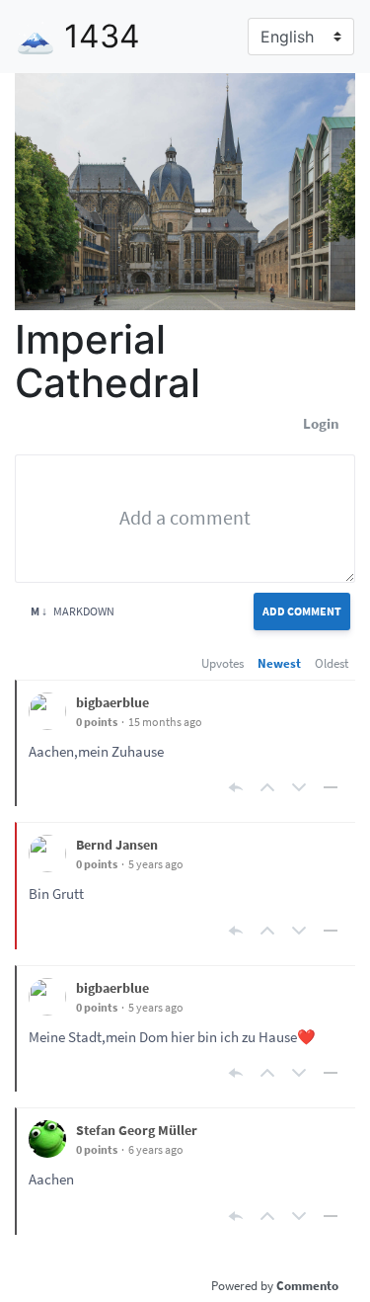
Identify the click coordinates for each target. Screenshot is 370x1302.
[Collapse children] (330, 787)
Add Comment (301, 611)
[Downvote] (299, 787)
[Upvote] (267, 787)
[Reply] (236, 787)
